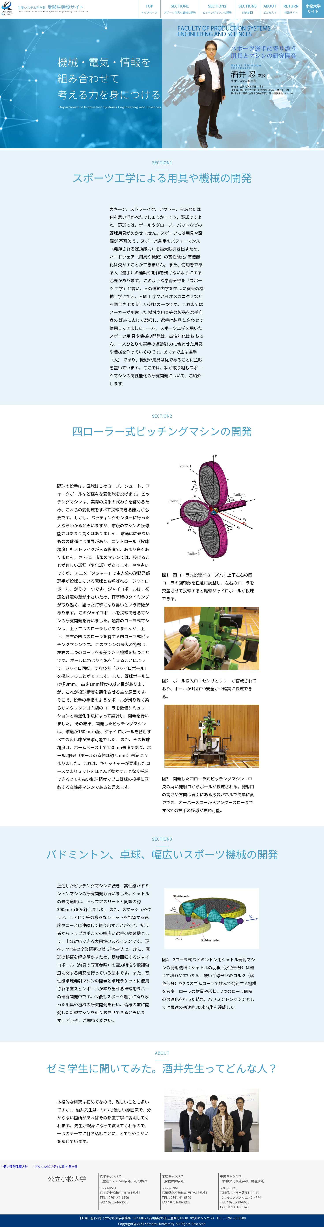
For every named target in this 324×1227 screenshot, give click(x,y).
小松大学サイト (313, 8)
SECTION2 (217, 8)
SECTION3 (247, 8)
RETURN (291, 8)
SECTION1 (180, 8)
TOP (149, 8)
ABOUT (270, 8)
